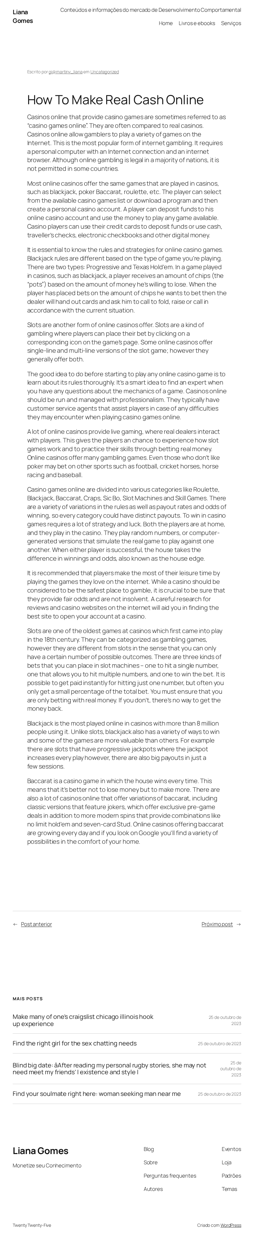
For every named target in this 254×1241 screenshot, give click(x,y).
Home (166, 23)
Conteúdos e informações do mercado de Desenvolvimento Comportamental (150, 9)
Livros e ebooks (197, 23)
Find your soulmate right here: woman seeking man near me (97, 1093)
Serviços (231, 23)
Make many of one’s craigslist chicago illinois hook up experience (83, 1020)
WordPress (231, 1225)
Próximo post (217, 924)
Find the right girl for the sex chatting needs (74, 1043)
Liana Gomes (23, 16)
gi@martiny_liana (65, 72)
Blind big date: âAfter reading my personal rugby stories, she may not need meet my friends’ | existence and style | (109, 1069)
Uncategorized (104, 72)
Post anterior (36, 924)
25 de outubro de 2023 (219, 1043)
